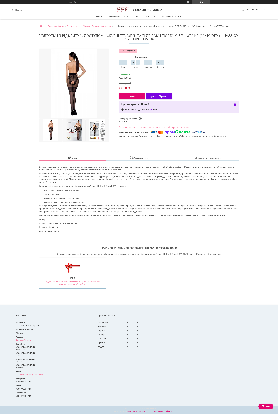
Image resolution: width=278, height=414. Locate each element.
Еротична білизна (56, 26)
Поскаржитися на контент (137, 411)
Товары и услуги (116, 16)
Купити (132, 96)
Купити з (154, 96)
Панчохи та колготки (101, 26)
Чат (268, 406)
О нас (136, 16)
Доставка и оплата (171, 16)
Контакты (151, 16)
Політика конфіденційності (161, 411)
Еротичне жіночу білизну (78, 26)
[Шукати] (12, 10)
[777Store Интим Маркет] (122, 9)
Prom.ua (153, 409)
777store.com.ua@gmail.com (29, 375)
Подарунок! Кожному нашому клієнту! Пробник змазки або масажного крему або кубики (72, 282)
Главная (98, 16)
